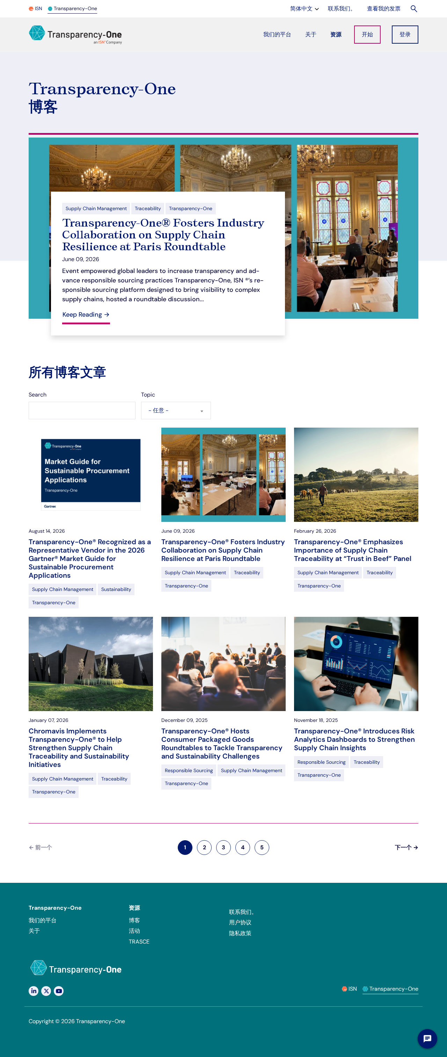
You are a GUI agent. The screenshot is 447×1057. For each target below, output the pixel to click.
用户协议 (240, 922)
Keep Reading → (86, 314)
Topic (148, 394)
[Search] (414, 8)
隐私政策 (240, 933)
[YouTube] (59, 991)
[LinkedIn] (33, 991)
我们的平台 (43, 920)
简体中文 (305, 8)
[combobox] (176, 410)
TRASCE (139, 941)
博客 (134, 920)
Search (37, 394)
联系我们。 (243, 912)
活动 (134, 930)
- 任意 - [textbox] (158, 410)
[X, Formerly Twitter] (46, 991)
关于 (34, 930)
